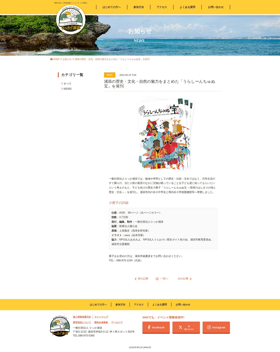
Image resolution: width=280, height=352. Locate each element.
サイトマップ (101, 317)
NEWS (68, 88)
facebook (158, 327)
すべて (67, 83)
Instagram (218, 327)
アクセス (139, 304)
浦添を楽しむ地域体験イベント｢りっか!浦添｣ (70, 3)
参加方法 (120, 304)
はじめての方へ (98, 304)
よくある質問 (159, 304)
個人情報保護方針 (82, 317)
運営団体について (82, 322)
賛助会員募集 (101, 322)
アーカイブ (116, 322)
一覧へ (164, 278)
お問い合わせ (183, 304)
